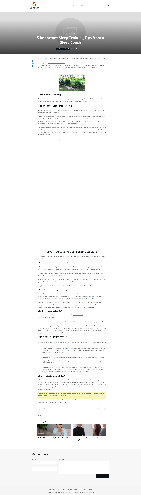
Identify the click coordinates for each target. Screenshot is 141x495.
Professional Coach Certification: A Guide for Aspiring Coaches (89, 433)
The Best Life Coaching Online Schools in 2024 (54, 433)
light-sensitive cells (67, 348)
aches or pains (93, 296)
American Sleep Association (56, 63)
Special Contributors (62, 48)
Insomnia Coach (78, 315)
